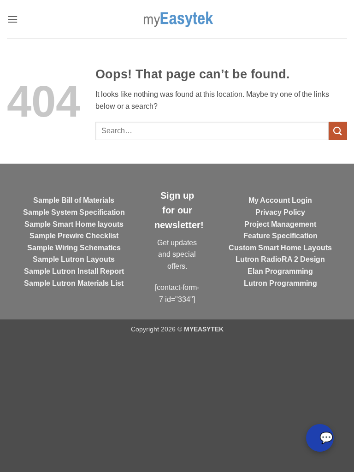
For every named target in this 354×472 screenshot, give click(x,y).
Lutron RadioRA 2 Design (280, 259)
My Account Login (280, 200)
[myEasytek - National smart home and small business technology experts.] (177, 19)
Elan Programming (280, 271)
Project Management (280, 224)
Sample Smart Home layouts (74, 224)
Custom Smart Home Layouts (280, 248)
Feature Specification (280, 236)
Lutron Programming (280, 283)
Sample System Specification (74, 212)
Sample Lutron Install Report (74, 271)
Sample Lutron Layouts (74, 259)
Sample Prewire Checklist (74, 236)
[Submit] (338, 131)
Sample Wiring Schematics (74, 248)
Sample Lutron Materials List (74, 283)
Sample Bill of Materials (73, 200)
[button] (12, 19)
